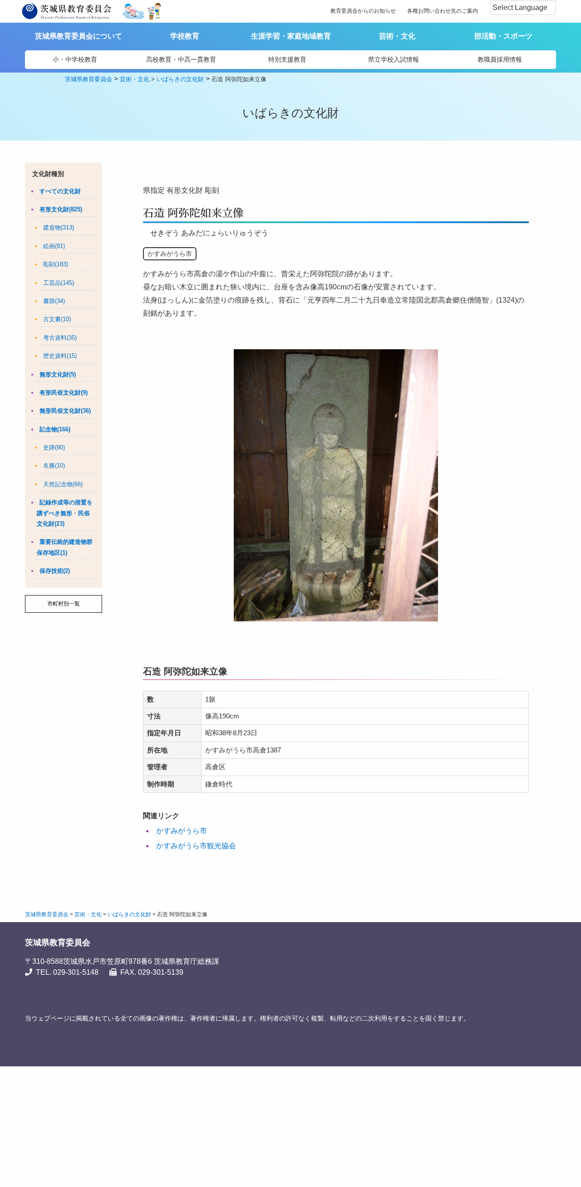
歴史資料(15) (60, 355)
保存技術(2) (54, 570)
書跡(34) (54, 301)
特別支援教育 (287, 59)
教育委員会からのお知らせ (363, 11)
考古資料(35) (60, 337)
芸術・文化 (397, 36)
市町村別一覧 (63, 604)
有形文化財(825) (60, 209)
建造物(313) (58, 227)
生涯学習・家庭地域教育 (291, 36)
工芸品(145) (58, 282)
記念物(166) (54, 429)
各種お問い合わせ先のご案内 (442, 11)
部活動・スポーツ (503, 36)
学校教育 (184, 36)
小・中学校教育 (75, 59)
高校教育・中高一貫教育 (181, 59)
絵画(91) (54, 246)
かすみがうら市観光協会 (196, 846)
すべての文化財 (60, 191)
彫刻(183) (55, 264)
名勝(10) (54, 465)
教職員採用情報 (500, 59)
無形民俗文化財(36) (65, 410)
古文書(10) (57, 319)
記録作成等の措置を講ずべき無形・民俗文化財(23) (65, 513)
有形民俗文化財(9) (63, 392)
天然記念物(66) (63, 484)
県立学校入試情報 (393, 59)
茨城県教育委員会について (78, 36)
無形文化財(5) (57, 374)
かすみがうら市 (181, 831)
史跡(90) (54, 447)
